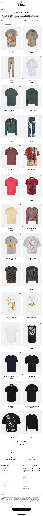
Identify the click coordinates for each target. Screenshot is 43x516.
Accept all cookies (21, 509)
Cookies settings (21, 513)
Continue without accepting (21, 505)
